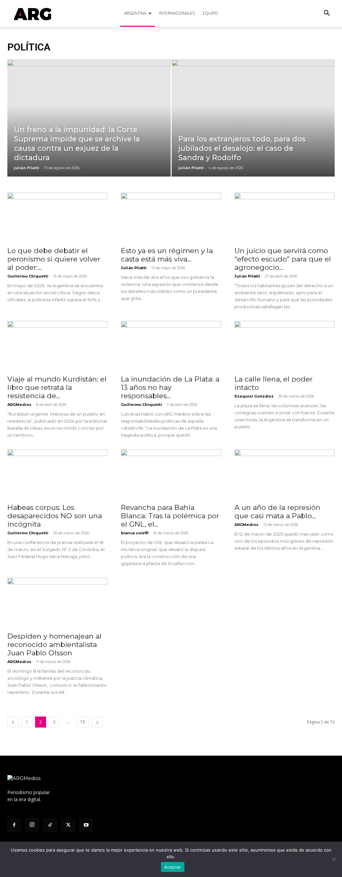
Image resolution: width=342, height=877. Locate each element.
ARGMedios (19, 404)
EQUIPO (210, 13)
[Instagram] (32, 825)
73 (82, 722)
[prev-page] (13, 722)
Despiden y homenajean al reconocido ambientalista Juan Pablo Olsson (54, 644)
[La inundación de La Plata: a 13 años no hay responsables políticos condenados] (171, 345)
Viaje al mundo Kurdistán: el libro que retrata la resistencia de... (57, 387)
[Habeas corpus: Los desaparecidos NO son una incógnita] (57, 474)
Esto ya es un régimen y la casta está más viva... (167, 254)
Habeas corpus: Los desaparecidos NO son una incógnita (54, 515)
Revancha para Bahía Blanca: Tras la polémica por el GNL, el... (170, 515)
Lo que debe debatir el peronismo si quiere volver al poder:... (53, 258)
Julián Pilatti (26, 167)
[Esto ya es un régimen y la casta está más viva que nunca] (171, 217)
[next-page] (97, 722)
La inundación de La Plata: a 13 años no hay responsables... (170, 387)
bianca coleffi (135, 533)
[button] (327, 14)
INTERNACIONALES (177, 13)
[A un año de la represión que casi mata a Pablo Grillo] (284, 474)
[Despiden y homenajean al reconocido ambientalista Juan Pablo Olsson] (57, 602)
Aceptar (172, 867)
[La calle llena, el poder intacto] (284, 345)
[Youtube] (86, 825)
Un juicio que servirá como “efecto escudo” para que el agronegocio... (282, 258)
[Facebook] (14, 825)
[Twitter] (68, 825)
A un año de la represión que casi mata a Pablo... (277, 511)
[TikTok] (50, 825)
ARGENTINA (135, 13)
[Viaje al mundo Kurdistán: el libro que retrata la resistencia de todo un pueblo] (57, 345)
